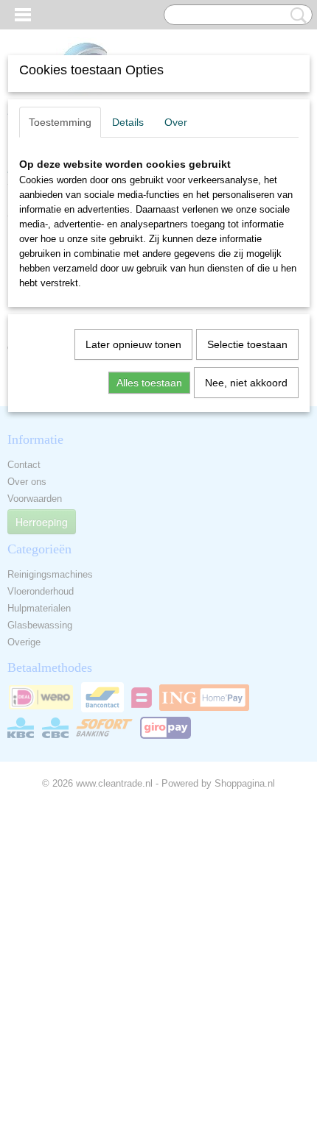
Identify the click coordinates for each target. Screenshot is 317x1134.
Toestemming (60, 122)
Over (175, 122)
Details (128, 122)
